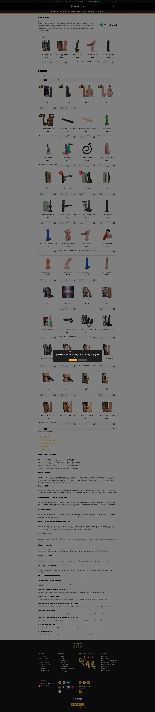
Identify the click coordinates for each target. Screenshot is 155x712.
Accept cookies (72, 360)
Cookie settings (82, 360)
